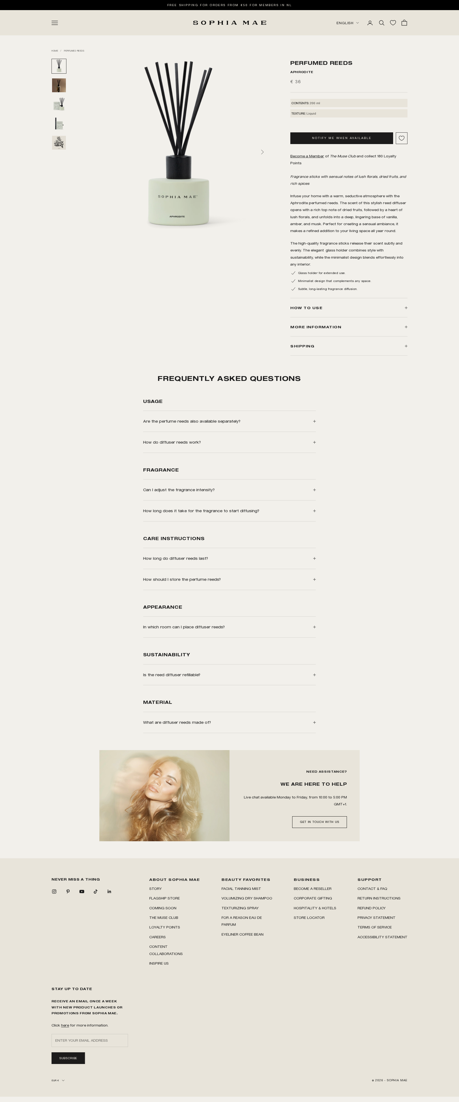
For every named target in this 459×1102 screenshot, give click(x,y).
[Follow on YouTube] (81, 891)
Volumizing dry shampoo (247, 898)
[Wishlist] (393, 23)
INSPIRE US (159, 963)
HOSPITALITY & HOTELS (315, 908)
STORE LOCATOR (309, 917)
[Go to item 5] (59, 142)
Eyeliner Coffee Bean (243, 934)
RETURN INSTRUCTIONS (379, 898)
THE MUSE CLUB (163, 917)
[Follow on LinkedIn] (109, 891)
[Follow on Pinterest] (68, 891)
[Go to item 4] (59, 123)
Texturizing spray (240, 908)
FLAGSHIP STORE (164, 898)
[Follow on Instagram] (54, 891)
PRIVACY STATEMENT (377, 917)
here (65, 1025)
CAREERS (157, 937)
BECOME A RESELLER (313, 888)
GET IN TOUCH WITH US (319, 822)
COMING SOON (162, 908)
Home (55, 50)
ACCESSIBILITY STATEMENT (382, 937)
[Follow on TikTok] (95, 891)
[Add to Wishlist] (401, 138)
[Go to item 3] (59, 104)
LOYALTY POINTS (164, 927)
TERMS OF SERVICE (375, 927)
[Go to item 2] (59, 85)
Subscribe (68, 1058)
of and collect (333, 156)
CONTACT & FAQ (372, 888)
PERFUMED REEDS (74, 50)
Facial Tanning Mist (241, 888)
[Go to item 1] (59, 66)
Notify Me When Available (341, 138)
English (345, 22)
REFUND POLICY (372, 908)
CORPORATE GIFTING (313, 898)
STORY (155, 888)
